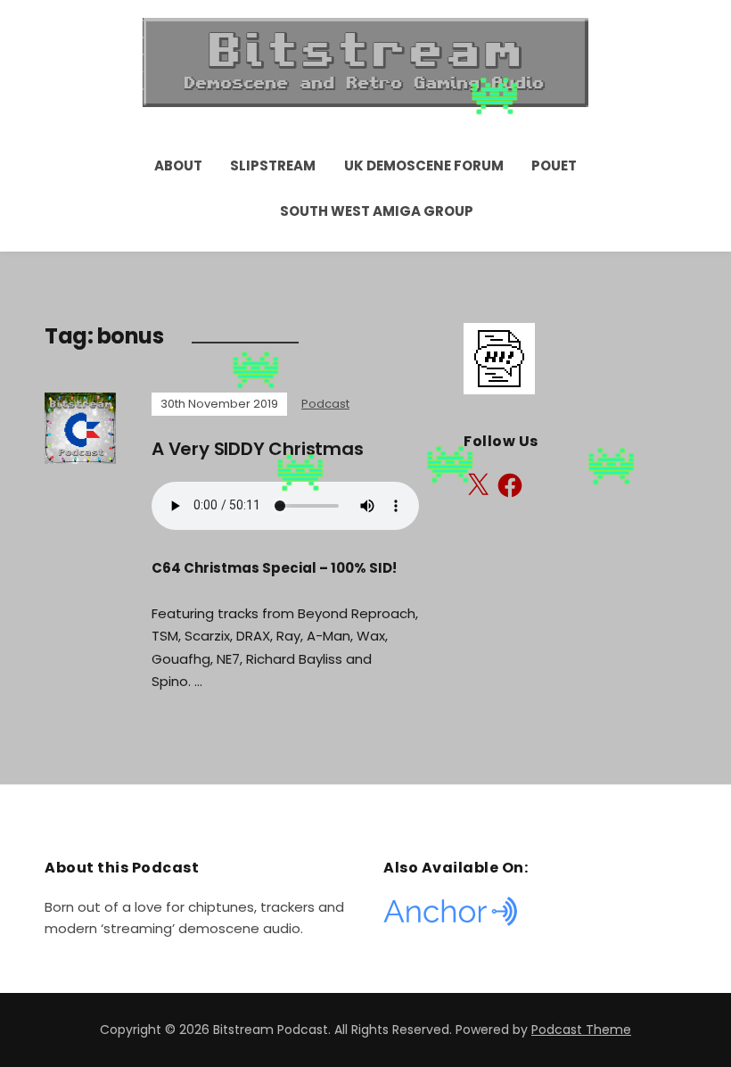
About (178, 165)
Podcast (325, 403)
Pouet (554, 165)
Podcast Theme (581, 1029)
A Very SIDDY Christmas (258, 448)
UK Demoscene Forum (424, 165)
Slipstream (273, 165)
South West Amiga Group (376, 211)
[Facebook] (510, 485)
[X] (478, 485)
